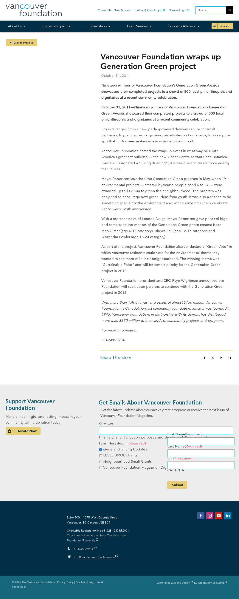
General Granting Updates (125, 449)
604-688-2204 (84, 549)
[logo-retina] (34, 6)
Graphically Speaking (211, 582)
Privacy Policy (65, 582)
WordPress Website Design (174, 582)
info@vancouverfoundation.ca (94, 557)
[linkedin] (227, 515)
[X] (212, 358)
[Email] (229, 358)
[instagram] (209, 515)
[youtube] (218, 515)
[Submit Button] (229, 10)
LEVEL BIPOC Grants (120, 455)
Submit (178, 485)
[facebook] (200, 515)
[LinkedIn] (221, 358)
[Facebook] (204, 358)
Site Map (81, 582)
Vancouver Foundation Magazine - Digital (137, 467)
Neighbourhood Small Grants (127, 461)
